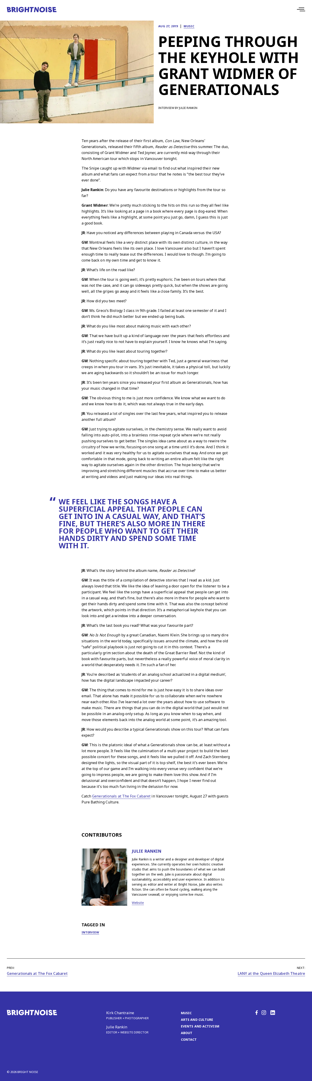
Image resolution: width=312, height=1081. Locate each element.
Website (138, 902)
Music (189, 26)
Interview (90, 932)
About (187, 1033)
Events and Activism (200, 1026)
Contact (189, 1039)
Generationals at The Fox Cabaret (121, 796)
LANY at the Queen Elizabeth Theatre (271, 973)
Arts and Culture (197, 1019)
